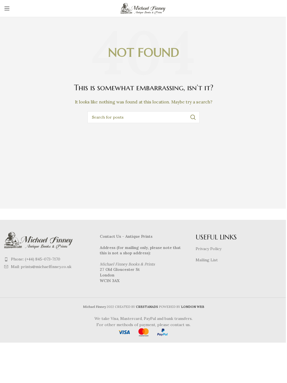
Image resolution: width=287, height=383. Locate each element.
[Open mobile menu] (7, 8)
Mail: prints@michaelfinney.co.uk (41, 266)
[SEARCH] (193, 117)
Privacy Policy (208, 248)
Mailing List (207, 259)
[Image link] (39, 240)
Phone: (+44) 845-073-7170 (35, 259)
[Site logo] (144, 8)
